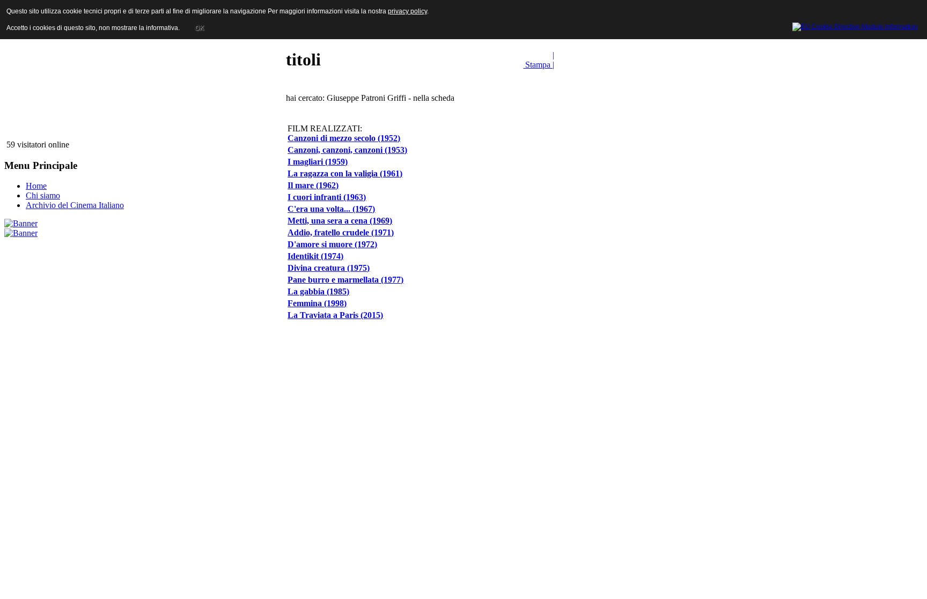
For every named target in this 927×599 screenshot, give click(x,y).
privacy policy (407, 11)
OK (199, 28)
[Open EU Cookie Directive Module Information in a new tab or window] (855, 25)
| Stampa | (538, 59)
